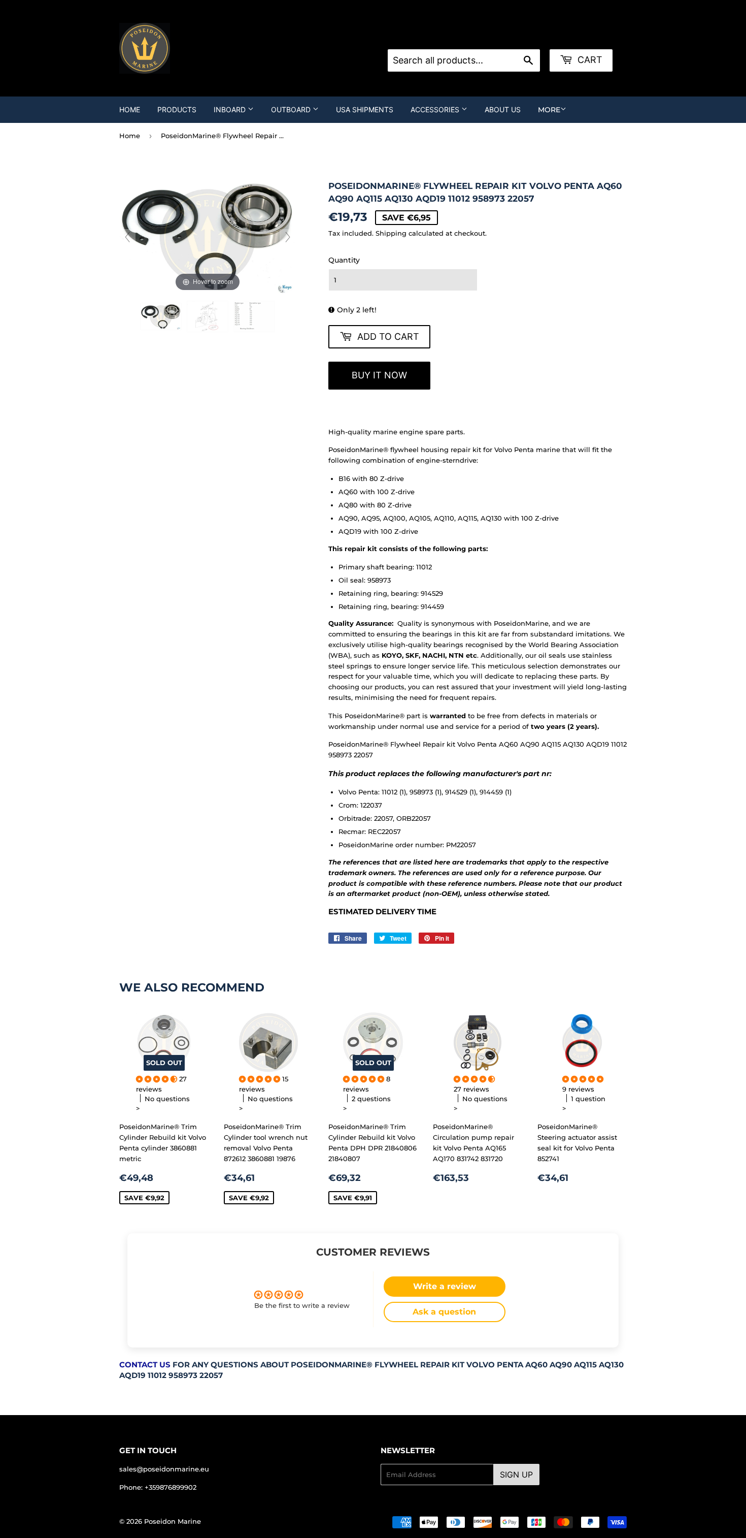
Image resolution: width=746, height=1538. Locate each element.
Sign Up (516, 1474)
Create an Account (521, 36)
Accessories (436, 109)
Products (176, 109)
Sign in (469, 36)
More (549, 109)
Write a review (444, 1286)
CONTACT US (145, 1364)
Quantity (344, 260)
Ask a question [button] (444, 1312)
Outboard (292, 109)
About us (503, 109)
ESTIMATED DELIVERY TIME (382, 911)
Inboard (231, 109)
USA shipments (364, 109)
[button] (157, 1079)
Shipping (391, 233)
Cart (588, 59)
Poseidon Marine (172, 1521)
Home (129, 109)
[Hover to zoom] (207, 236)
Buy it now (379, 375)
